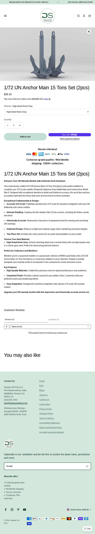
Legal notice (44, 404)
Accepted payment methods (51, 432)
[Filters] (6, 327)
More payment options (70, 139)
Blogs (41, 390)
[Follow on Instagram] (12, 509)
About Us (43, 395)
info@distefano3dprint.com (15, 403)
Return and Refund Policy (50, 428)
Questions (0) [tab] (53, 319)
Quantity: (8, 119)
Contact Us (44, 400)
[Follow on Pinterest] (18, 509)
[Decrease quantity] (7, 125)
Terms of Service (46, 418)
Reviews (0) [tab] (9, 319)
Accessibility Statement (49, 423)
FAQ (41, 386)
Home (42, 381)
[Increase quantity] (19, 125)
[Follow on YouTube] (24, 509)
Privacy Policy (45, 409)
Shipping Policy (46, 414)
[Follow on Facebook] (5, 509)
